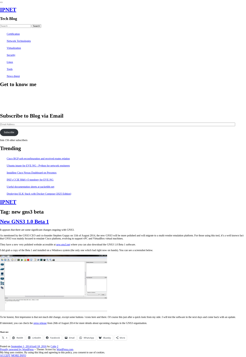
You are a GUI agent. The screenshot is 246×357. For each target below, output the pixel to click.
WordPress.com (65, 349)
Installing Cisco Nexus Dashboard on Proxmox (32, 172)
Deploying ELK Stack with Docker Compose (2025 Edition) (39, 193)
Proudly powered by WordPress (17, 349)
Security (11, 55)
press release (40, 323)
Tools (10, 69)
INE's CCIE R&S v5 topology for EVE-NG (30, 179)
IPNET (8, 10)
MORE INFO (18, 355)
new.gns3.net (63, 244)
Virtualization (14, 48)
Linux (10, 62)
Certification (13, 34)
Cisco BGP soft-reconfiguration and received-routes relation (38, 158)
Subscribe (9, 132)
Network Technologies (19, 41)
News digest (13, 76)
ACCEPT (5, 355)
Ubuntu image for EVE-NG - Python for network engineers (38, 165)
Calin (53, 346)
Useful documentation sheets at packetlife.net (30, 186)
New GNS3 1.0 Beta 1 (24, 221)
